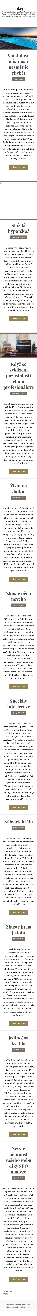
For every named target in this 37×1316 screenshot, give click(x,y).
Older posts (8, 1293)
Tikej (18, 8)
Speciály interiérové (18, 704)
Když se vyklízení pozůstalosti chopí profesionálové (18, 375)
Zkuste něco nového (18, 596)
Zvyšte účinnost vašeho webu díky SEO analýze (18, 1160)
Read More (18, 167)
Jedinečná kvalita (18, 1040)
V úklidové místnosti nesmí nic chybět (18, 64)
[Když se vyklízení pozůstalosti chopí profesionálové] (18, 345)
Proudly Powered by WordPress (18, 1304)
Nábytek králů (18, 822)
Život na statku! (18, 488)
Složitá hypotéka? (18, 228)
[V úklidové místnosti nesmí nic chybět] (18, 38)
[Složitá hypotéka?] (18, 200)
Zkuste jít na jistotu (18, 929)
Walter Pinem (25, 1307)
